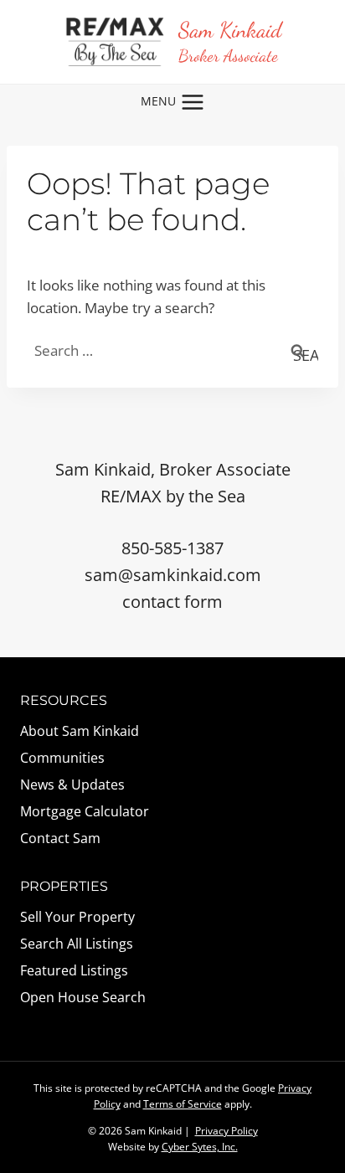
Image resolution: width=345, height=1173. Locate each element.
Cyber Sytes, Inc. (200, 1147)
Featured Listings (74, 970)
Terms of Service (182, 1104)
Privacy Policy (226, 1131)
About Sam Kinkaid (79, 731)
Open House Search (83, 997)
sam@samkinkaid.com (173, 574)
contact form (172, 601)
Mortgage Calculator (84, 811)
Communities (62, 758)
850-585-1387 (172, 548)
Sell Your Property (77, 917)
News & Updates (72, 784)
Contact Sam (60, 838)
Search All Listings (76, 943)
